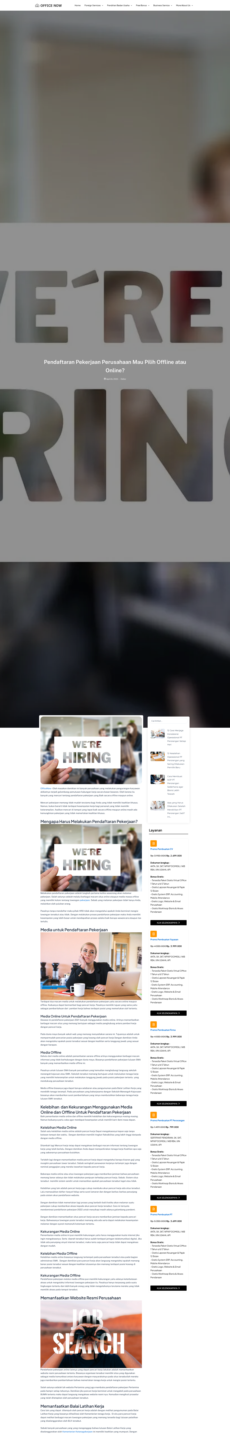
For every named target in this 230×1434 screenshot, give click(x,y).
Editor (123, 379)
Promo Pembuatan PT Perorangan (167, 1120)
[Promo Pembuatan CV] (153, 843)
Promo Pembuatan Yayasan (164, 939)
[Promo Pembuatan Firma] (153, 1024)
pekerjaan (85, 900)
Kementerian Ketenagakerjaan (77, 1431)
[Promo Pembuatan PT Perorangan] (153, 1115)
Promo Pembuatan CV (161, 849)
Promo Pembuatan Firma (163, 1030)
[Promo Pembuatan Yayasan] (153, 934)
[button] (102, 5)
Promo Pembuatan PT (161, 1214)
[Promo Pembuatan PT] (153, 1209)
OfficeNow (45, 788)
